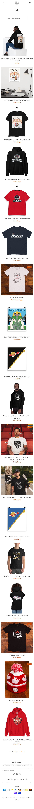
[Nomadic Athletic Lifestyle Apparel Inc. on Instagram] (20, 774)
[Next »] (24, 751)
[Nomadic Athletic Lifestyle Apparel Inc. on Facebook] (17, 774)
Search (17, 786)
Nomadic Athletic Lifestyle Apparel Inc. (19, 797)
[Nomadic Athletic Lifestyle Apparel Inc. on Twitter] (14, 774)
